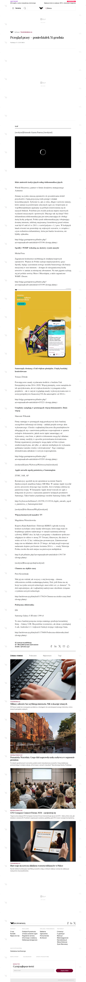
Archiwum (43, 938)
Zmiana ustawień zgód (29, 934)
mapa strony (14, 956)
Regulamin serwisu (28, 936)
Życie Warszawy (62, 944)
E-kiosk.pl (60, 931)
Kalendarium (27, 956)
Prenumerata (44, 936)
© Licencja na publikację (23, 643)
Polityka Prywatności (29, 931)
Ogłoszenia (44, 934)
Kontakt (12, 934)
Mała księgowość (62, 938)
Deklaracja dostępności (29, 940)
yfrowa (49, 8)
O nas (12, 931)
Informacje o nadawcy (29, 938)
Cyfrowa (16, 32)
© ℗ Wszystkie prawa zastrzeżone (26, 644)
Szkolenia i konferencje (18, 951)
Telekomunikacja (26, 32)
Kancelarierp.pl (62, 940)
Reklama (43, 931)
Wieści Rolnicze (62, 942)
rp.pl (16, 126)
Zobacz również (16, 656)
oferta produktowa (42, 956)
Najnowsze (47, 656)
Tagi (59, 656)
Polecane (33, 656)
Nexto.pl (59, 936)
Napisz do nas (15, 936)
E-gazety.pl (60, 934)
